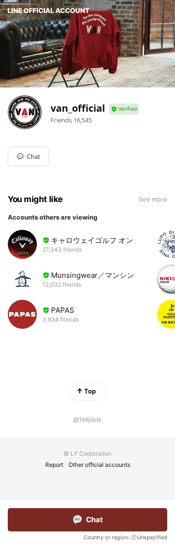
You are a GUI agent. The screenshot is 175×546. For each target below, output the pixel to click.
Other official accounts (99, 464)
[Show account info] (124, 109)
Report (54, 464)
